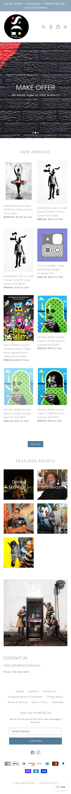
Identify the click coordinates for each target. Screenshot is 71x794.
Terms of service (17, 702)
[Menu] (65, 26)
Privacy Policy (55, 696)
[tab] (33, 133)
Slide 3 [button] (38, 133)
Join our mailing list (35, 713)
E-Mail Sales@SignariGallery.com (22, 665)
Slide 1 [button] (33, 133)
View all (35, 444)
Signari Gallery (28, 783)
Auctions (33, 691)
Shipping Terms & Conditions (25, 696)
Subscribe (58, 702)
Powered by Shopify (48, 783)
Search (20, 691)
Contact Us (49, 691)
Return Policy (40, 702)
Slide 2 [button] (35, 133)
